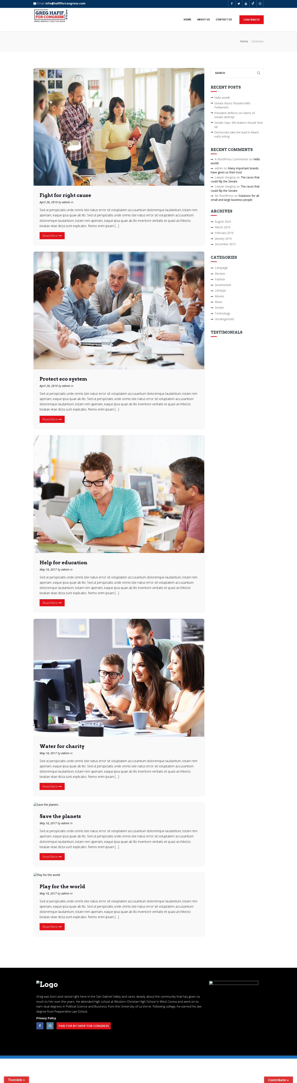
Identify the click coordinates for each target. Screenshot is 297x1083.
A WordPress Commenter (231, 159)
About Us (203, 19)
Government (223, 285)
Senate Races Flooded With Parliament (232, 105)
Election (220, 273)
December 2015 (225, 244)
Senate (219, 307)
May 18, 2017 (48, 569)
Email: (60, 3)
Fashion (220, 279)
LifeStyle (220, 290)
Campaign (221, 268)
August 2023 (223, 221)
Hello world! (222, 98)
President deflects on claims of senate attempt (234, 115)
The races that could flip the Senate (235, 179)
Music (218, 302)
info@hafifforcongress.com (65, 3)
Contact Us (224, 19)
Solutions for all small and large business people (235, 198)
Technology (222, 313)
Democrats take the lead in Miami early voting (236, 134)
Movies (219, 296)
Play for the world (62, 886)
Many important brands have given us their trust (235, 170)
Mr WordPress (224, 196)
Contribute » (278, 1080)
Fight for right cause (65, 195)
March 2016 (222, 227)
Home (187, 19)
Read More (51, 236)
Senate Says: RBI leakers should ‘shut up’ (238, 125)
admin (66, 202)
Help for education (63, 563)
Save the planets (60, 816)
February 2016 (224, 233)
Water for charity (62, 746)
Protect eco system (63, 379)
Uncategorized (224, 319)
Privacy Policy (46, 1018)
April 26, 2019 (49, 202)
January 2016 (223, 238)
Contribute (251, 19)
